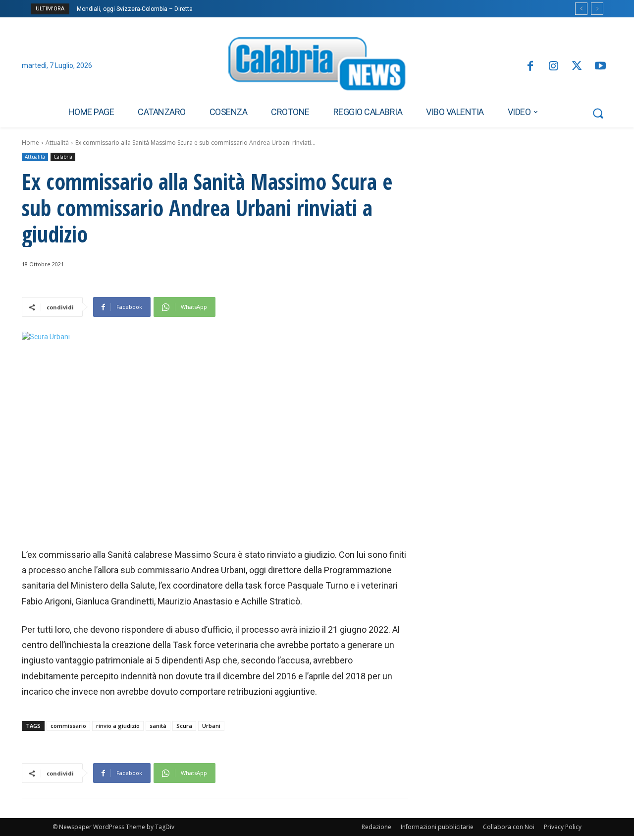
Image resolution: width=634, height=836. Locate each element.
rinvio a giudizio (118, 725)
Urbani (211, 725)
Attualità (57, 142)
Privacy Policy (562, 827)
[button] (597, 113)
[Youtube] (600, 67)
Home (30, 142)
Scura (184, 725)
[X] (577, 67)
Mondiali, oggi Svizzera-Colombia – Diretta (135, 8)
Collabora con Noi (508, 827)
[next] (597, 8)
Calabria (62, 156)
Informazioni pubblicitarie (437, 827)
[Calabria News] (317, 66)
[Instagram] (553, 67)
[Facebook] (530, 67)
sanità (158, 725)
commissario (68, 725)
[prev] (581, 8)
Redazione (376, 827)
